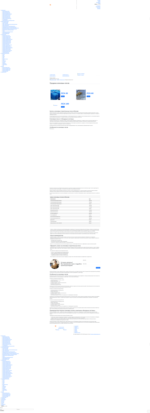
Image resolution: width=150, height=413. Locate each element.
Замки (3, 57)
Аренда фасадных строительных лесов (8, 20)
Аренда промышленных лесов (7, 339)
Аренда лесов (3, 10)
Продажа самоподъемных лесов (7, 47)
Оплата (99, 1)
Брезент (3, 62)
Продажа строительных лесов (7, 44)
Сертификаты (98, 2)
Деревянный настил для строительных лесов (9, 27)
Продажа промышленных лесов (7, 39)
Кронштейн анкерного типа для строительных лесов (10, 353)
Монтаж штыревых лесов (6, 69)
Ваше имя (84, 260)
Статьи (76, 328)
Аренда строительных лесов (6, 18)
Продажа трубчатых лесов (6, 48)
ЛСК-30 (64, 93)
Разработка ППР (3, 72)
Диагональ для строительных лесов (7, 29)
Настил (3, 54)
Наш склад (98, 7)
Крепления (4, 60)
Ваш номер (84, 263)
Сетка (3, 383)
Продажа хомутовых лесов (6, 36)
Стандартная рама (5, 22)
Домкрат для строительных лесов (7, 31)
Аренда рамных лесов (5, 11)
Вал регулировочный (5, 33)
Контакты (98, 8)
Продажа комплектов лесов (6, 40)
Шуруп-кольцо (4, 64)
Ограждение (4, 63)
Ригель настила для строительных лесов (8, 26)
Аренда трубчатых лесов (6, 15)
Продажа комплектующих (5, 53)
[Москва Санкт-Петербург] (97, 4)
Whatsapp (82, 73)
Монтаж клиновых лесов (6, 70)
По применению (5, 19)
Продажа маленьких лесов (6, 368)
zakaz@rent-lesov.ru (66, 74)
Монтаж (2, 66)
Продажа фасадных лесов (6, 51)
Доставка (99, 0)
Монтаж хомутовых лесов (6, 68)
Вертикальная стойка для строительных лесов (9, 354)
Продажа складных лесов (6, 45)
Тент (3, 65)
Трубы (3, 59)
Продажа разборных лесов (6, 41)
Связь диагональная (5, 25)
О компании (98, 5)
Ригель (3, 30)
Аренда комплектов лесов (6, 14)
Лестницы (4, 61)
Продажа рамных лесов (6, 35)
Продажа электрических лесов (7, 50)
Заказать (63, 96)
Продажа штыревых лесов (6, 38)
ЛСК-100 (65, 104)
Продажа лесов (3, 34)
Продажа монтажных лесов (6, 42)
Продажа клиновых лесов (6, 37)
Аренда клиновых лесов (6, 12)
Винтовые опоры (5, 384)
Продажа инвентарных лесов (6, 46)
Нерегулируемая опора (6, 32)
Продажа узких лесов (5, 52)
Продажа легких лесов (5, 369)
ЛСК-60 (90, 93)
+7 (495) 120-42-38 (52, 74)
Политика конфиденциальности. (95, 334)
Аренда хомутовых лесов (6, 16)
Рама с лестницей (5, 23)
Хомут (3, 55)
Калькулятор (98, 75)
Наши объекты (98, 6)
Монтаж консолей (5, 71)
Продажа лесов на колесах (6, 49)
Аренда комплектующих (5, 21)
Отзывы (99, 3)
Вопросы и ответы (77, 332)
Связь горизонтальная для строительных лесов (9, 24)
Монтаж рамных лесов (5, 67)
